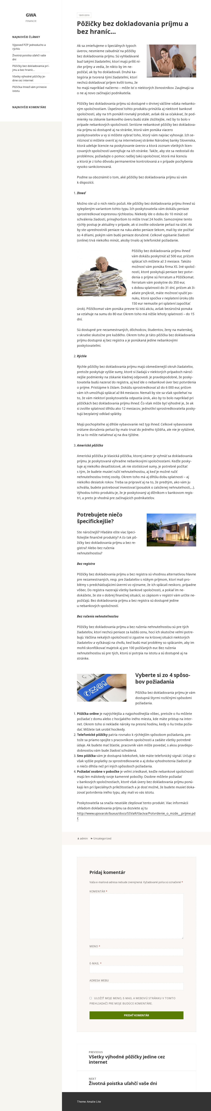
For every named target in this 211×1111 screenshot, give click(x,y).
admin (84, 838)
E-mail (96, 963)
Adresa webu (99, 980)
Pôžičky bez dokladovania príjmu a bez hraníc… (30, 68)
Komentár (98, 891)
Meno (95, 946)
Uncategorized (102, 838)
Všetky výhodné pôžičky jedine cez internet (29, 78)
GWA (31, 15)
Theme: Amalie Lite (89, 1101)
